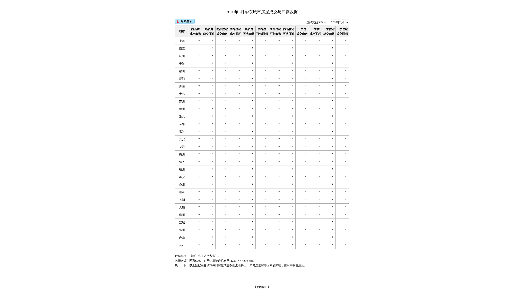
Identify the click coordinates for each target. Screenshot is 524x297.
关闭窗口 (262, 287)
